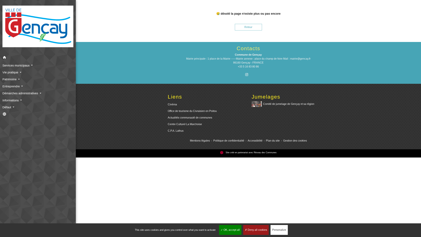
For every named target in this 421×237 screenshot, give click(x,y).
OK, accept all (231, 229)
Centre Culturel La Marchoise (185, 124)
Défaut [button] (7, 107)
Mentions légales (200, 140)
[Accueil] (37, 27)
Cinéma (172, 104)
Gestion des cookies (295, 140)
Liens (175, 97)
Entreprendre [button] (11, 86)
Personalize (279, 229)
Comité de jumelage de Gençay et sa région (288, 104)
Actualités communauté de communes (190, 117)
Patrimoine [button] (9, 79)
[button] (37, 58)
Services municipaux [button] (16, 65)
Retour (248, 27)
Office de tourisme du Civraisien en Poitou (192, 111)
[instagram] (248, 74)
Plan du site (273, 140)
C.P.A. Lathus (176, 130)
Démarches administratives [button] (20, 93)
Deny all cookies (257, 229)
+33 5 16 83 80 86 (248, 66)
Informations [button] (11, 100)
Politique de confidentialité (228, 140)
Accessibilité (255, 140)
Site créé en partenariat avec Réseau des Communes (251, 152)
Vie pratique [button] (10, 72)
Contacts (248, 48)
